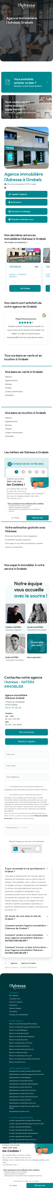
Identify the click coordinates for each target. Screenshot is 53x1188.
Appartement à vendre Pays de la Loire (22, 1103)
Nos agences (13, 996)
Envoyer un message (20, 211)
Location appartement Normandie (21, 1130)
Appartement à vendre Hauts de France (22, 1090)
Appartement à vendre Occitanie (20, 1100)
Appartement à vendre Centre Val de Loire (23, 1097)
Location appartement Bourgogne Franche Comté (26, 1124)
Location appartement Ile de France (21, 1143)
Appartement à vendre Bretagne (20, 1078)
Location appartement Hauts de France (22, 1140)
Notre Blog (13, 1005)
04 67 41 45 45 (13, 707)
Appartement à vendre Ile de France (21, 1093)
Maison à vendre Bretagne (18, 1030)
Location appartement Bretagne (20, 1127)
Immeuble (9, 395)
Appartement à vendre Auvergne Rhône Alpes (25, 1071)
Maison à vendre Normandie (19, 1033)
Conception (13, 1011)
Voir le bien (25, 288)
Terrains (8, 388)
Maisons (8, 377)
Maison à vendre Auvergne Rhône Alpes (23, 1024)
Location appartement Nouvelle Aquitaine (23, 1133)
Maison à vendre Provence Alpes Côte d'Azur (24, 1059)
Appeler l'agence (19, 194)
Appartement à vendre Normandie (21, 1081)
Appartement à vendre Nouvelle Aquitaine (23, 1084)
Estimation (16, 202)
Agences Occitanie (28, 963)
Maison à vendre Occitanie (18, 1052)
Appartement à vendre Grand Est (20, 1087)
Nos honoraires (26, 732)
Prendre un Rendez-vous (22, 219)
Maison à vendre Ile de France (19, 1046)
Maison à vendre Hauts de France (20, 1043)
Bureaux (8, 384)
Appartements (11, 380)
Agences (13, 963)
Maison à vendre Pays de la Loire (20, 1056)
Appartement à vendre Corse (19, 1111)
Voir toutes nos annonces (15, 242)
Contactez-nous (14, 999)
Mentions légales (15, 1008)
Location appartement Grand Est (20, 1136)
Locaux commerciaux (14, 391)
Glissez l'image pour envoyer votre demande (26, 841)
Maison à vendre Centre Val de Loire (21, 1049)
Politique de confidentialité (18, 1015)
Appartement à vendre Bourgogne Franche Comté (26, 1074)
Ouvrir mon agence (15, 1002)
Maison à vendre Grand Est (18, 1040)
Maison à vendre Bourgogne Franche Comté (24, 1027)
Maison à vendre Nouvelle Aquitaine (21, 1037)
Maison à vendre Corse (17, 1062)
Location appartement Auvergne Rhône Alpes (25, 1120)
